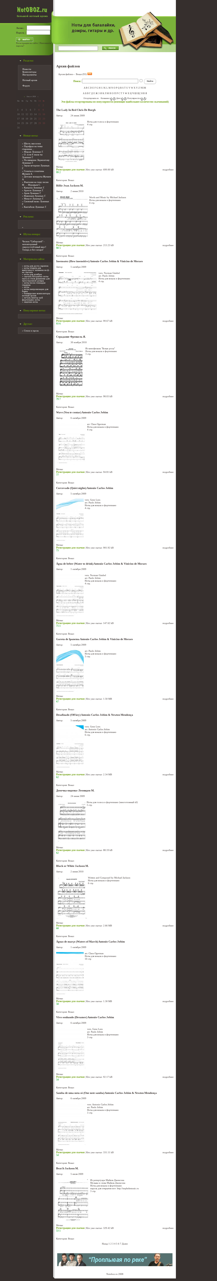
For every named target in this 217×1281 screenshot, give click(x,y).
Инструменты (29, 74)
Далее (125, 1243)
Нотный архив (29, 80)
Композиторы (29, 72)
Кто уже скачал (94, 169)
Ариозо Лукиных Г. (34, 190)
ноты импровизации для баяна (35, 290)
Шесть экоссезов (32, 143)
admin (67, 115)
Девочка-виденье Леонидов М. (75, 790)
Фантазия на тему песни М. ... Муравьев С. (35, 183)
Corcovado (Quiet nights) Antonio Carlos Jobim (84, 488)
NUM (143, 87)
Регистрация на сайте (27, 43)
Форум (26, 85)
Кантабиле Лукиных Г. (35, 207)
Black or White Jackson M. (72, 866)
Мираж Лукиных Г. (33, 151)
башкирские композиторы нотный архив (36, 294)
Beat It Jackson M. (67, 1168)
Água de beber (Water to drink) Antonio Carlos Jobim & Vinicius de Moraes (101, 563)
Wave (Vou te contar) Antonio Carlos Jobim (82, 412)
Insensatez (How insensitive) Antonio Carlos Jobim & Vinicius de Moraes (99, 261)
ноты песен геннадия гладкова (33, 283)
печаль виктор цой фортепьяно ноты (32, 298)
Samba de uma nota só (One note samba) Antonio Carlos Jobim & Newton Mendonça (106, 1093)
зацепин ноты (31, 302)
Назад (105, 1243)
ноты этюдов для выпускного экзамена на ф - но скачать (36, 270)
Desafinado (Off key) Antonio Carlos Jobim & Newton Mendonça (94, 714)
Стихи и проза (31, 330)
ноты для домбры (33, 274)
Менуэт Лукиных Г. (34, 198)
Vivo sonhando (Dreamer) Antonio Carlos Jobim (85, 1017)
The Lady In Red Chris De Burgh (76, 110)
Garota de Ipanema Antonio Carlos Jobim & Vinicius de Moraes (94, 639)
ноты (26, 287)
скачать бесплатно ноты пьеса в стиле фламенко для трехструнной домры (36, 278)
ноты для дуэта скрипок (36, 266)
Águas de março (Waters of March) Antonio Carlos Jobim (90, 941)
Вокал (71, 180)
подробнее (168, 169)
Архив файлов (65, 74)
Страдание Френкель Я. (71, 336)
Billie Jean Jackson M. (69, 185)
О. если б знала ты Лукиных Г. (32, 156)
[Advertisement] (191, 63)
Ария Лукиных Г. (32, 193)
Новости (26, 69)
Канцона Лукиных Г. (34, 187)
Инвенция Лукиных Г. (35, 196)
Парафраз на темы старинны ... (32, 147)
